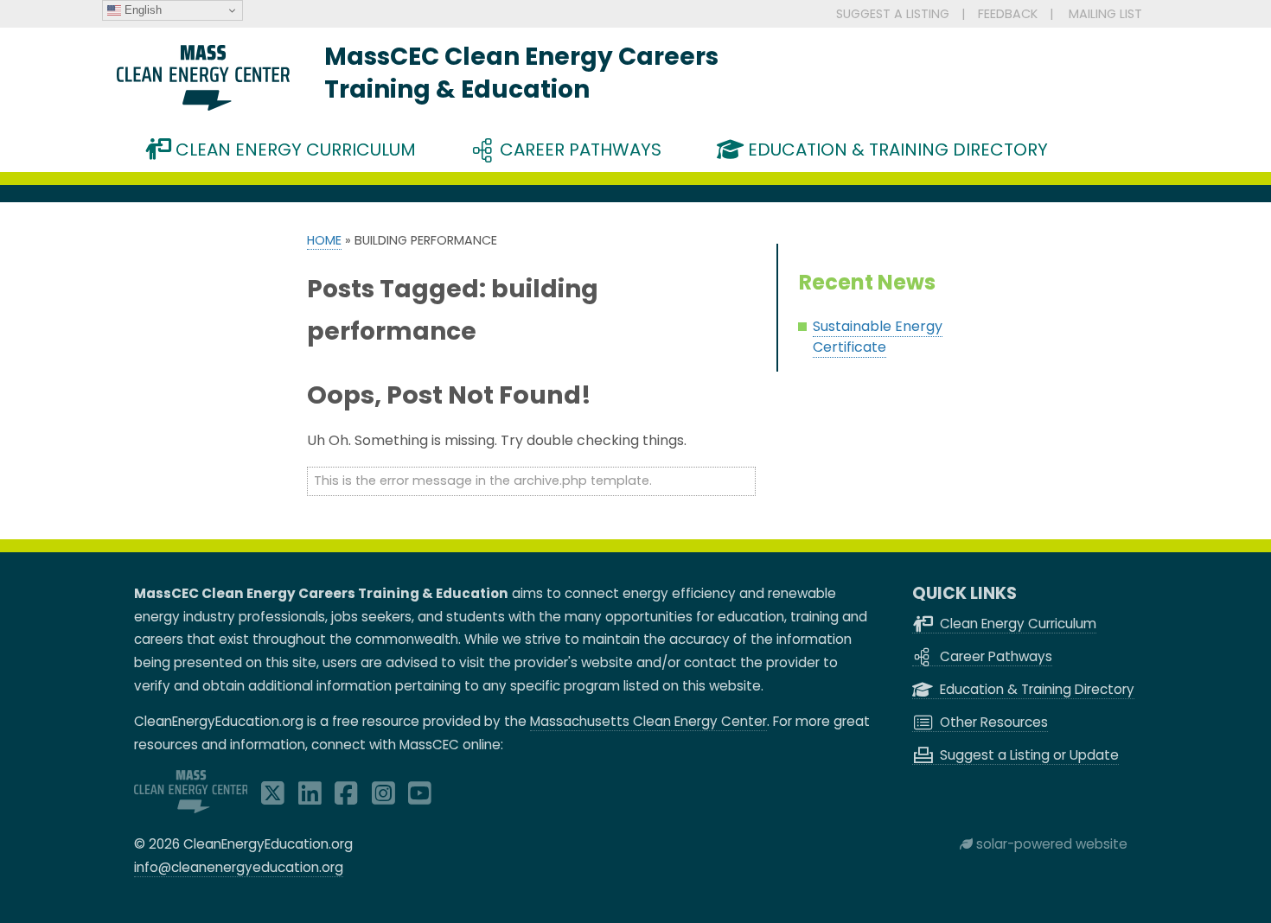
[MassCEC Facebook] (346, 798)
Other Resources (992, 722)
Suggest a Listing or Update (1027, 755)
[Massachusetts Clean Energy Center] (191, 808)
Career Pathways (578, 149)
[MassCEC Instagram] (383, 798)
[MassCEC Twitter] (272, 798)
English (141, 9)
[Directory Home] (203, 106)
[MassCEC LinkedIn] (310, 798)
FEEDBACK (1008, 13)
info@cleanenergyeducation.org (238, 867)
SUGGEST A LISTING (892, 13)
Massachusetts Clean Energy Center (648, 721)
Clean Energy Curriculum (293, 149)
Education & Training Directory (896, 149)
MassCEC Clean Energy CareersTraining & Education (521, 72)
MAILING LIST (1105, 13)
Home (324, 240)
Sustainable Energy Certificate (877, 336)
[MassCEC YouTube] (419, 798)
